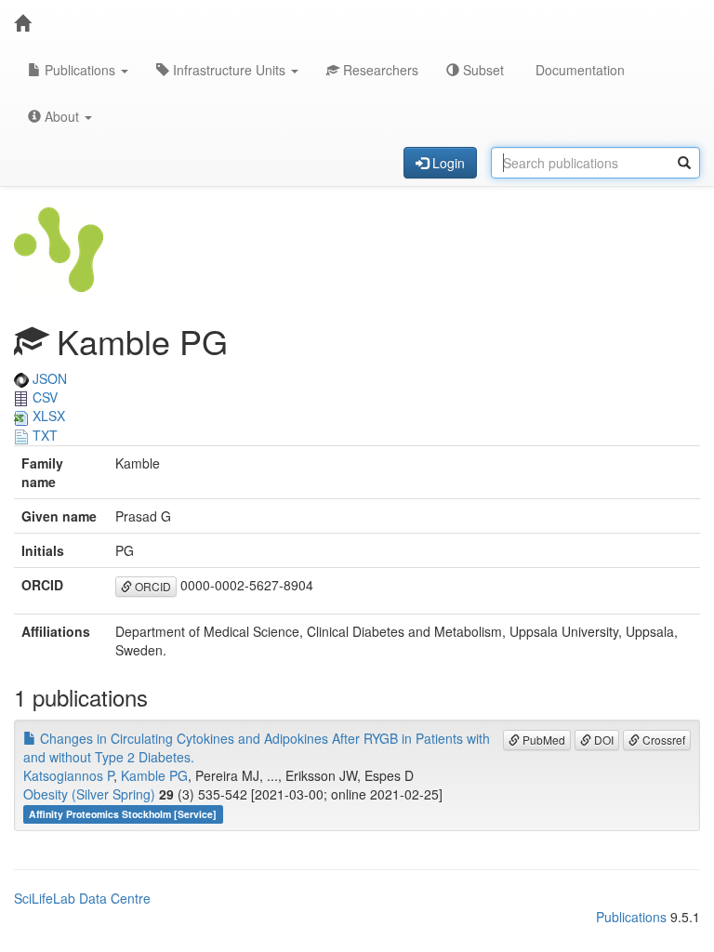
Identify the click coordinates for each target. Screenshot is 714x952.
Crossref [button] (662, 739)
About (62, 116)
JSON (48, 378)
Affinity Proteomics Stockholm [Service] (123, 814)
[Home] (22, 23)
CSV (43, 397)
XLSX (47, 415)
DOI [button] (602, 739)
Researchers (378, 69)
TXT (43, 435)
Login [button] (447, 162)
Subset (481, 69)
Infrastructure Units (229, 69)
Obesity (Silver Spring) (89, 794)
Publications (80, 69)
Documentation (578, 69)
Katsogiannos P (68, 775)
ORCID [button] (151, 586)
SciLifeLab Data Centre (82, 898)
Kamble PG (154, 775)
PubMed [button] (542, 739)
